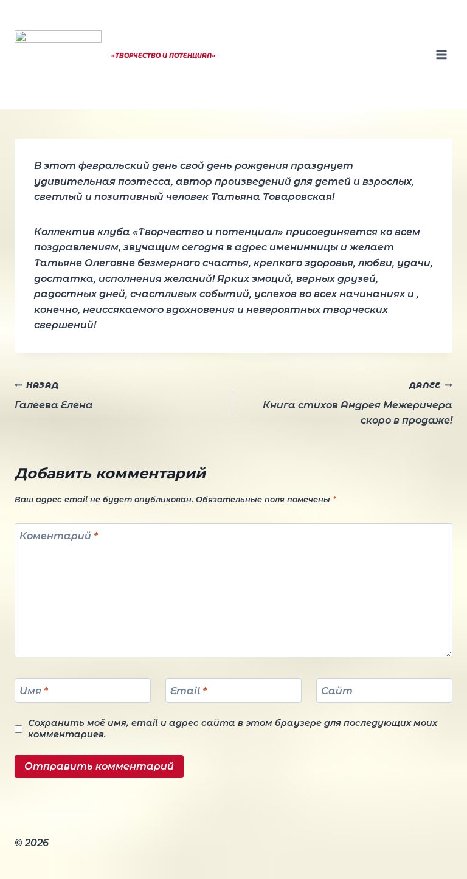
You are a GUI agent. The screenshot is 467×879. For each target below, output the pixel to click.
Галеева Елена (54, 396)
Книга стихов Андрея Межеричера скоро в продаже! (357, 403)
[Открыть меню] (441, 54)
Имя (33, 690)
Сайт (337, 690)
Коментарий (58, 536)
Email (188, 690)
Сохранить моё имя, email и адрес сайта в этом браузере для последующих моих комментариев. (232, 728)
